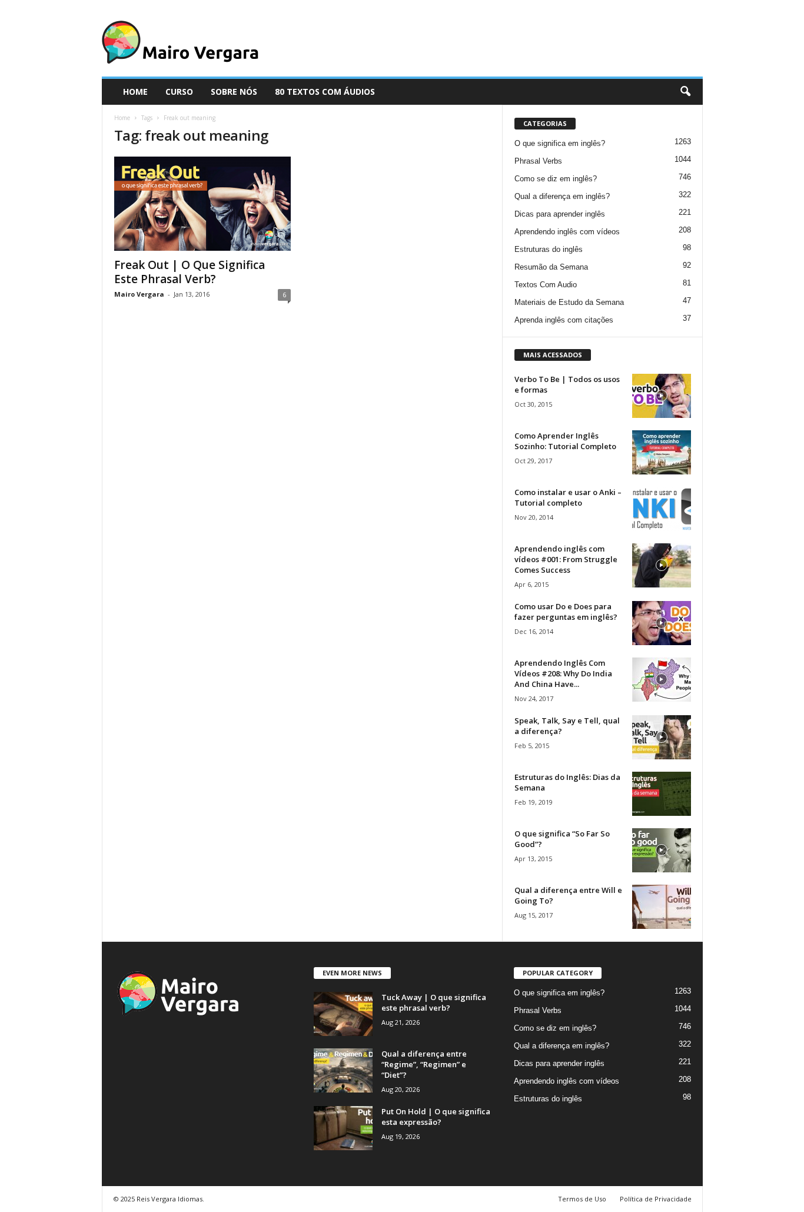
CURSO (179, 91)
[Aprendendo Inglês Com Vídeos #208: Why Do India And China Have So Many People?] (661, 680)
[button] (685, 92)
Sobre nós (234, 91)
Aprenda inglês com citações (563, 320)
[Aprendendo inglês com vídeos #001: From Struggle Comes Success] (661, 565)
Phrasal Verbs (538, 161)
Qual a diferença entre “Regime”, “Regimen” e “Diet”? (424, 1064)
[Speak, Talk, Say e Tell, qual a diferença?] (661, 737)
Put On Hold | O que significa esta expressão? (435, 1116)
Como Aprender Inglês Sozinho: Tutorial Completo (565, 440)
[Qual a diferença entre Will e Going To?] (661, 907)
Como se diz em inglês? (555, 178)
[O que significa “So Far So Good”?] (661, 850)
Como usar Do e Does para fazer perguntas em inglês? (565, 611)
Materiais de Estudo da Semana (569, 302)
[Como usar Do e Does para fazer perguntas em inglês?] (661, 623)
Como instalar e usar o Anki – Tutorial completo (568, 497)
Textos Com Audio (545, 284)
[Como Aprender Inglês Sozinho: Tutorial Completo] (661, 452)
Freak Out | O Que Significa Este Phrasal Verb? (189, 272)
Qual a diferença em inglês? (562, 196)
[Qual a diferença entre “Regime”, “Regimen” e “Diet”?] (343, 1070)
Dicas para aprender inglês (559, 214)
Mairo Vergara (139, 294)
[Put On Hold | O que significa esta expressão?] (343, 1128)
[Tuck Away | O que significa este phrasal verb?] (343, 1014)
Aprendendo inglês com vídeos (567, 231)
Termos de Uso (582, 1198)
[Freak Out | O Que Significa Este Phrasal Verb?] (202, 204)
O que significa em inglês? (559, 143)
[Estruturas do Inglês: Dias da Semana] (661, 794)
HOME (135, 91)
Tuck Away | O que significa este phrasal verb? (433, 1002)
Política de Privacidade (656, 1198)
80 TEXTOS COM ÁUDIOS (325, 91)
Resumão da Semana (551, 267)
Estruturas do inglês (548, 249)
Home (122, 118)
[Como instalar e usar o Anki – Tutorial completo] (661, 509)
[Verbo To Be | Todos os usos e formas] (661, 396)
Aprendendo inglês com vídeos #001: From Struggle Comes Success (565, 559)
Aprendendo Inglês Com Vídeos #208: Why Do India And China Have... (563, 673)
